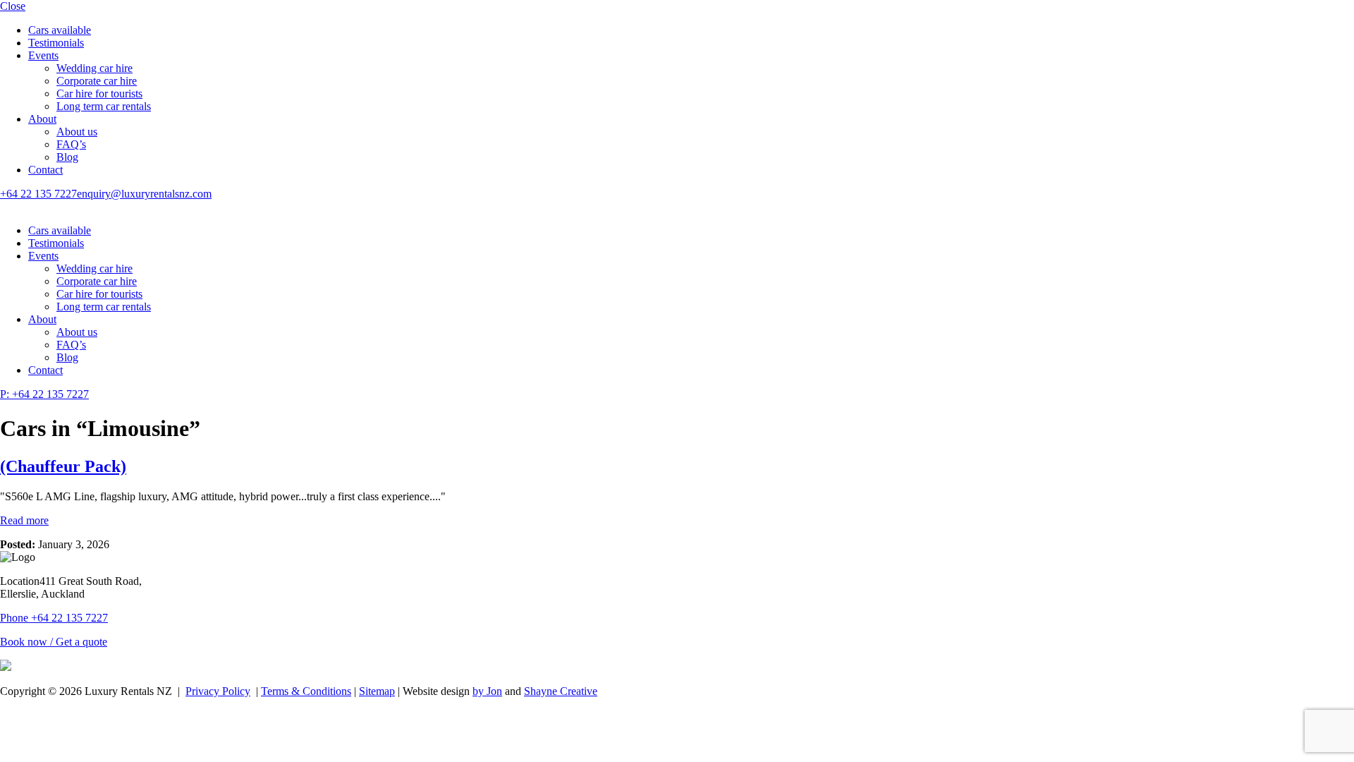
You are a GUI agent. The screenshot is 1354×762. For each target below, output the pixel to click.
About (42, 119)
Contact (45, 170)
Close (12, 6)
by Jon (487, 691)
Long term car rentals (103, 106)
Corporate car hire (96, 81)
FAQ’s (71, 144)
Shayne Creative (560, 691)
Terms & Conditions (306, 691)
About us (76, 132)
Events (43, 55)
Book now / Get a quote (53, 642)
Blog (67, 157)
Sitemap (377, 691)
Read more (24, 520)
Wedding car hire (94, 68)
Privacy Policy (217, 691)
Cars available (59, 30)
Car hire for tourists (99, 93)
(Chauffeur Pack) (63, 466)
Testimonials (56, 43)
